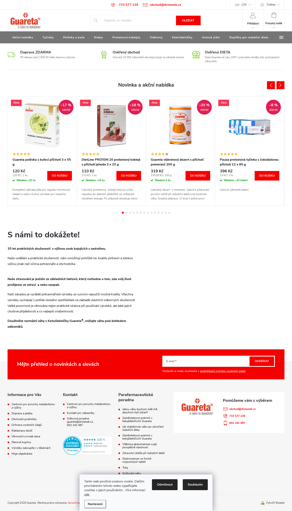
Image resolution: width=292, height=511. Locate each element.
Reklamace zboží (22, 431)
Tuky (125, 467)
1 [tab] (123, 213)
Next (280, 85)
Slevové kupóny (21, 442)
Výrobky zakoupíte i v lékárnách (31, 448)
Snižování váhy (131, 473)
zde (86, 494)
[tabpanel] (42, 151)
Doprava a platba (22, 413)
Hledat (188, 20)
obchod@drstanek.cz (242, 409)
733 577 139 (237, 416)
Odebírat (262, 361)
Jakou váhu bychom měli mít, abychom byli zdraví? (140, 411)
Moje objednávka (22, 454)
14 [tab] (169, 213)
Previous (271, 85)
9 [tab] (151, 213)
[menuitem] (23, 37)
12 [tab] (162, 213)
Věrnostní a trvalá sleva (26, 436)
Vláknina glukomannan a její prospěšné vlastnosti (139, 446)
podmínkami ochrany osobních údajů (223, 371)
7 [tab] (144, 213)
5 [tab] (137, 213)
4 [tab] (133, 213)
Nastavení (95, 504)
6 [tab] (141, 213)
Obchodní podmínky (24, 419)
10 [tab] (155, 213)
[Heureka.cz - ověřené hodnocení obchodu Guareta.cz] (87, 445)
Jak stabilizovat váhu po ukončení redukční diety (142, 428)
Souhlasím (195, 484)
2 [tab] (126, 213)
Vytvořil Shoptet (275, 503)
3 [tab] (130, 213)
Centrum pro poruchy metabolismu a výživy (33, 406)
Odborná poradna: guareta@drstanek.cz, (80, 420)
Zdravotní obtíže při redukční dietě (143, 453)
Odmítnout (165, 484)
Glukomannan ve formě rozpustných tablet (136, 460)
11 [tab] (159, 213)
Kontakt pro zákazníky (80, 413)
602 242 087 (75, 425)
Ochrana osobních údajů (27, 425)
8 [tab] (148, 213)
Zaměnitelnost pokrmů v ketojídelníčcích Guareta (137, 419)
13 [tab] (166, 213)
